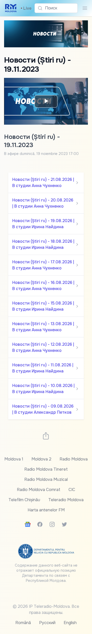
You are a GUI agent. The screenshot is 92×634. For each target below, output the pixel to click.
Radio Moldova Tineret (46, 469)
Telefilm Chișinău (24, 499)
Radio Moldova (74, 459)
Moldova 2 (41, 459)
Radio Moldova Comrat (38, 489)
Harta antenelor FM (46, 510)
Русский (47, 622)
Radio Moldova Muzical (46, 479)
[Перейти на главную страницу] (11, 8)
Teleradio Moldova (66, 499)
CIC (71, 489)
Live (26, 8)
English (70, 622)
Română (23, 622)
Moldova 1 (13, 459)
